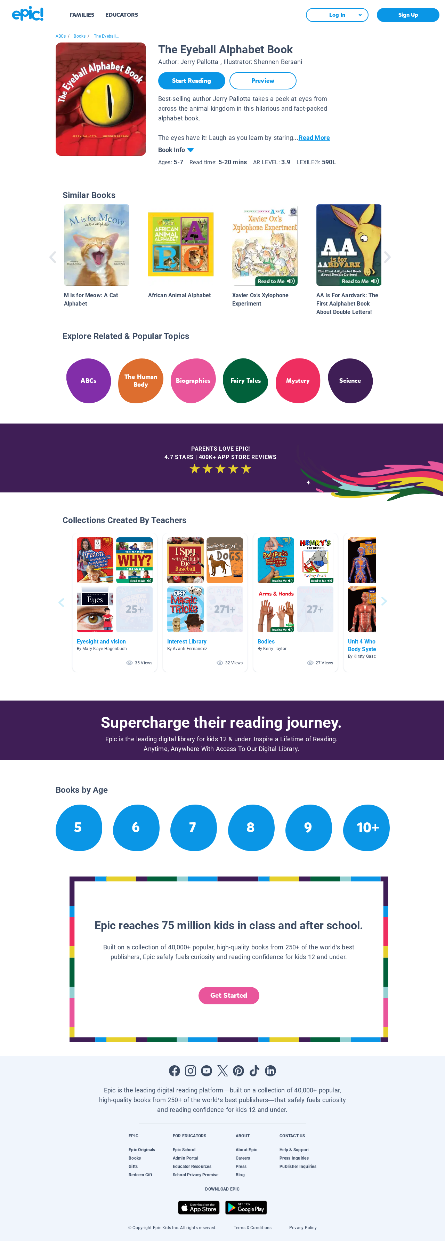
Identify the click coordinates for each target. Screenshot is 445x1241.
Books (80, 36)
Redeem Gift (140, 1174)
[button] (114, 602)
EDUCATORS (121, 14)
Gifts (133, 1166)
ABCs (61, 36)
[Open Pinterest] (238, 1070)
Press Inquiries (294, 1158)
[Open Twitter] (222, 1070)
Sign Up (408, 14)
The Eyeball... (107, 36)
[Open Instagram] (190, 1070)
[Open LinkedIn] (270, 1070)
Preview (262, 81)
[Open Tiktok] (254, 1070)
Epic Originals (142, 1149)
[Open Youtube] (206, 1070)
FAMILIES (82, 14)
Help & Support (294, 1149)
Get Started (228, 995)
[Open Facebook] (174, 1070)
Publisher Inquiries (298, 1166)
